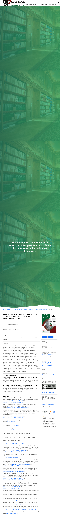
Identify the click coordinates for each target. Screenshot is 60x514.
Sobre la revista (48, 4)
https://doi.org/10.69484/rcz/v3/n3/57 (48, 354)
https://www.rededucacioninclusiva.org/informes (22, 492)
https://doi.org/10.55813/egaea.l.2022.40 (21, 464)
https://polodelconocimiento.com (10, 435)
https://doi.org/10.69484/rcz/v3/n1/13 (11, 509)
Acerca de (54, 4)
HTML (51, 337)
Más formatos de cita (47, 356)
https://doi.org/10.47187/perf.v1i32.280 (11, 486)
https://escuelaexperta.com (11, 429)
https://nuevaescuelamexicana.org (10, 457)
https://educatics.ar (11, 421)
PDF (45, 337)
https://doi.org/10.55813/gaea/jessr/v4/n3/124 (13, 416)
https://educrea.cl (16, 425)
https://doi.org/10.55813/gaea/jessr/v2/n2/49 (13, 478)
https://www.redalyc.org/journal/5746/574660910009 (14, 496)
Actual (30, 4)
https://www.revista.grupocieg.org (15, 504)
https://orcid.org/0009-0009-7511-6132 (9, 325)
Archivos (34, 4)
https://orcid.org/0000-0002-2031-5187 (9, 330)
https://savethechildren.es (12, 513)
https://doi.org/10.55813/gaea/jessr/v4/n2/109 (13, 400)
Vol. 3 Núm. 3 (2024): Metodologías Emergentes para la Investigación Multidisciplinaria (29, 309)
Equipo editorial (41, 4)
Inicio (27, 4)
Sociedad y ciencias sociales (48, 374)
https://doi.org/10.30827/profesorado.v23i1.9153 (13, 442)
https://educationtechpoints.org (10, 500)
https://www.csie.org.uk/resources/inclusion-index (18, 407)
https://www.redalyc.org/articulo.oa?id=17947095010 (14, 471)
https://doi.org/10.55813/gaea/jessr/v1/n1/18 (16, 450)
